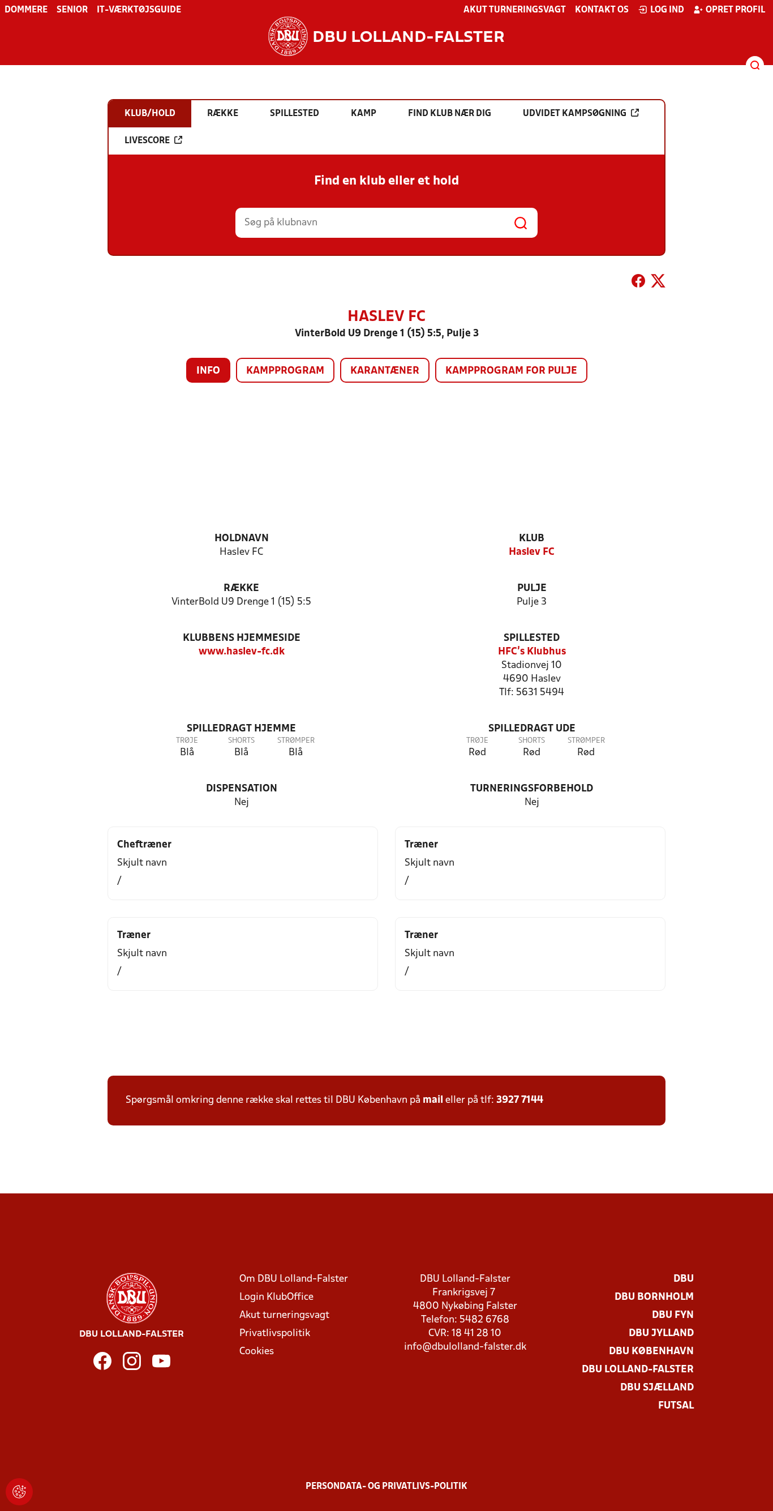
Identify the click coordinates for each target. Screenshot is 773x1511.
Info (208, 371)
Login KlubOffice (276, 1297)
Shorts (241, 740)
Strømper (296, 740)
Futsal (676, 1406)
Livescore (147, 141)
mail (433, 1100)
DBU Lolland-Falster (638, 1370)
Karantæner (384, 371)
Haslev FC (532, 552)
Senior (72, 10)
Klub (531, 538)
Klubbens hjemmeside (241, 638)
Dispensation (241, 789)
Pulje (532, 588)
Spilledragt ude (532, 729)
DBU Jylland (661, 1333)
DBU (683, 1279)
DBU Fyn (673, 1315)
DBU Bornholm (654, 1297)
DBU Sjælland (657, 1388)
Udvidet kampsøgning (574, 114)
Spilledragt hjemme (241, 729)
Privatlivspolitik (274, 1333)
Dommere (26, 10)
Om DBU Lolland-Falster (293, 1279)
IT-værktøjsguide (139, 10)
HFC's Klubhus (532, 652)
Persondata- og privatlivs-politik (386, 1487)
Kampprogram (285, 371)
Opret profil (735, 10)
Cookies (256, 1351)
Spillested (532, 638)
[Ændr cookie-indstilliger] (19, 1491)
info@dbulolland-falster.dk (465, 1347)
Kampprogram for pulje (511, 371)
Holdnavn (241, 538)
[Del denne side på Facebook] (638, 283)
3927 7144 (519, 1100)
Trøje (187, 740)
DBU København (651, 1351)
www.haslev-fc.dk (242, 652)
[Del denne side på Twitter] (658, 283)
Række (241, 588)
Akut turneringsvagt (514, 10)
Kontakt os (602, 10)
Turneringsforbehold (531, 789)
